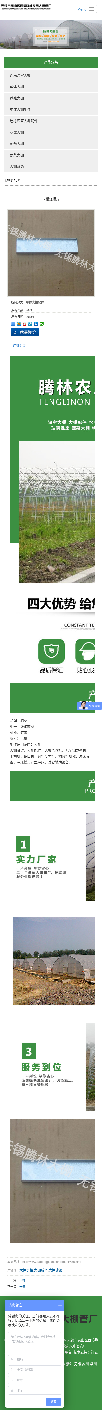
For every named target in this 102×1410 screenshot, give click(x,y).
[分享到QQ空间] (19, 324)
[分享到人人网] (36, 324)
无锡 (77, 1363)
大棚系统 (17, 166)
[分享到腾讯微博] (30, 324)
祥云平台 (65, 1351)
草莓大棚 (17, 132)
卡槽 (22, 1280)
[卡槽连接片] (51, 253)
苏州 (85, 1363)
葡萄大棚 (17, 144)
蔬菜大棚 (17, 155)
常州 (93, 1363)
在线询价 (25, 332)
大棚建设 (55, 1269)
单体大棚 (17, 87)
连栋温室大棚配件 (24, 121)
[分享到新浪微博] (25, 324)
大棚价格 (26, 1269)
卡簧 (22, 1286)
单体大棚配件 (20, 109)
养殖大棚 (17, 98)
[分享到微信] (42, 324)
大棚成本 (41, 1269)
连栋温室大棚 (20, 75)
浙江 (69, 1363)
